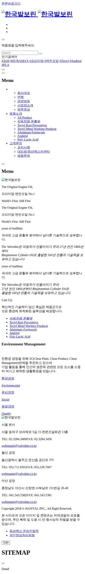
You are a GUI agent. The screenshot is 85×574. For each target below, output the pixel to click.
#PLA (5, 65)
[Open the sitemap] (3, 73)
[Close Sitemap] (3, 563)
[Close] (3, 69)
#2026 (5, 61)
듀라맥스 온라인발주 (24, 531)
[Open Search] (3, 39)
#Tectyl (64, 61)
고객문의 (15, 143)
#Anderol (75, 61)
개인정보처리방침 (22, 535)
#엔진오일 (51, 61)
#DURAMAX (19, 61)
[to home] (37, 14)
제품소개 (15, 113)
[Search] (40, 53)
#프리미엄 (36, 61)
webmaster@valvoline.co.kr (19, 445)
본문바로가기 (11, 3)
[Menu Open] (3, 163)
